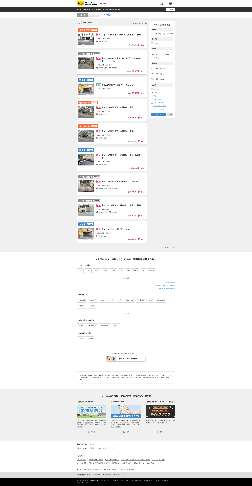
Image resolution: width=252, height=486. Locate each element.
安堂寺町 (96, 270)
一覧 (83, 15)
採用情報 (145, 480)
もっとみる (126, 278)
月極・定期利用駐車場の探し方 (98, 463)
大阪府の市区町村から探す (167, 288)
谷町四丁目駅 (161, 300)
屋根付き (156, 93)
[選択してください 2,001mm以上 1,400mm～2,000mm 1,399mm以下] (164, 74)
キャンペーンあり (158, 102)
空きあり (156, 43)
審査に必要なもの (139, 463)
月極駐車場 (108, 474)
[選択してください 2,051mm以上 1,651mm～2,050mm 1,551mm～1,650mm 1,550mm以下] (164, 79)
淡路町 (88, 270)
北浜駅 (119, 300)
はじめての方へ (81, 460)
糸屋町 (113, 270)
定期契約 (168, 34)
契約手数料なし (158, 58)
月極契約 (156, 34)
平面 (154, 96)
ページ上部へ (171, 247)
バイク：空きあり (108, 448)
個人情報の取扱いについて (97, 480)
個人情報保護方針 (81, 480)
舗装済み (156, 89)
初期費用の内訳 (126, 463)
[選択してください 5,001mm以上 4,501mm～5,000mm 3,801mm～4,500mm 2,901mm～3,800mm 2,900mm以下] (164, 69)
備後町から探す (170, 282)
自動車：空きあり (95, 448)
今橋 (120, 270)
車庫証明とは (115, 463)
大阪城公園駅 (82, 300)
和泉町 (105, 270)
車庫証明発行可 (158, 99)
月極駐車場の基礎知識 (96, 460)
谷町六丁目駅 (82, 306)
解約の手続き (151, 463)
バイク (85, 448)
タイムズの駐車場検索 (128, 359)
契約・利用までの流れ (112, 460)
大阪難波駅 (93, 300)
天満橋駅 (92, 306)
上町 (143, 270)
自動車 (79, 448)
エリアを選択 (107, 15)
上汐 (127, 270)
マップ (95, 15)
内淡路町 (151, 270)
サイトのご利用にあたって (114, 480)
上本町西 (135, 270)
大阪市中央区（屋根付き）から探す (164, 285)
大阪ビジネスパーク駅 (107, 300)
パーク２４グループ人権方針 (159, 480)
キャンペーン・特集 (158, 460)
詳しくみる (91, 432)
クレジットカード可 (159, 106)
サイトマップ (128, 480)
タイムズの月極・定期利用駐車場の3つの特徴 (135, 460)
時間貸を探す (104, 3)
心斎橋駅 (150, 300)
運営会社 (137, 480)
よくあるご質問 (81, 463)
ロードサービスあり (159, 109)
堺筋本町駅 (140, 300)
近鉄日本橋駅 (129, 300)
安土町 (80, 270)
